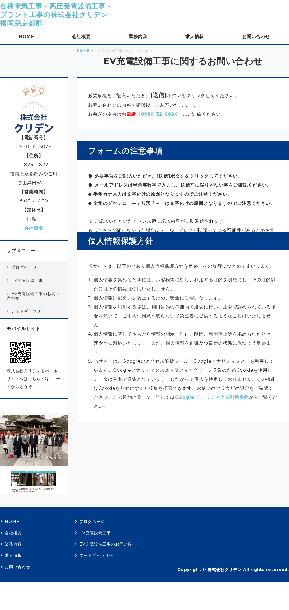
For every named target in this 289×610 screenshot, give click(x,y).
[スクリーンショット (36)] (34, 489)
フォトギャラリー (28, 310)
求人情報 (194, 36)
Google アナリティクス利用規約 (212, 397)
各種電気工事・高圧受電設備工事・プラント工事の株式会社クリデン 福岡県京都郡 (56, 14)
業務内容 (138, 36)
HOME (26, 36)
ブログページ (24, 267)
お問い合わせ (256, 36)
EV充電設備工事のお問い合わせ (33, 295)
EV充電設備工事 (27, 280)
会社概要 (81, 36)
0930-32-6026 (159, 114)
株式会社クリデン (225, 569)
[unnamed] (34, 461)
